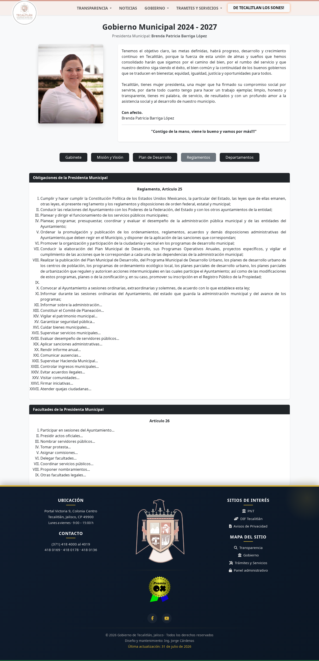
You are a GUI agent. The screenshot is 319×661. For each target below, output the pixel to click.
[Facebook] (152, 618)
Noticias (128, 8)
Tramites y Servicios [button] (197, 8)
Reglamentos (198, 157)
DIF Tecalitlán (251, 518)
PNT (251, 511)
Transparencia (251, 547)
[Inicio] (24, 13)
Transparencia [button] (93, 8)
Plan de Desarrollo (155, 157)
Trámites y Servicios (251, 562)
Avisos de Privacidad (250, 526)
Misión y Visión (110, 157)
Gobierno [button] (155, 8)
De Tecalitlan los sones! (258, 7)
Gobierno (251, 555)
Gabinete (73, 157)
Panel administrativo (251, 570)
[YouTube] (167, 618)
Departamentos (240, 157)
